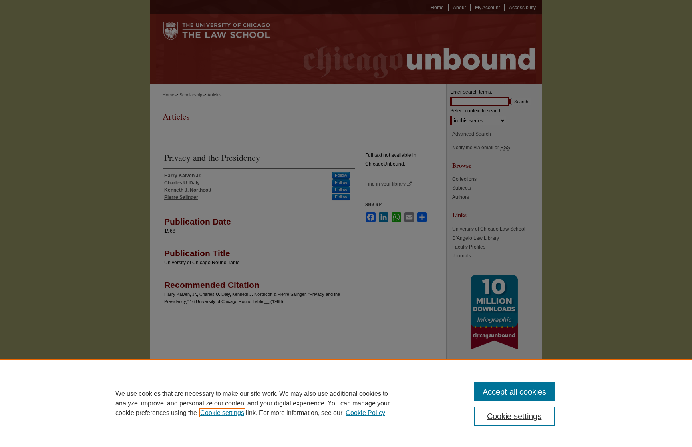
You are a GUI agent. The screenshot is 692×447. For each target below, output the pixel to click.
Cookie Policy (365, 412)
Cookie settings (222, 412)
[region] (346, 403)
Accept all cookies (514, 391)
